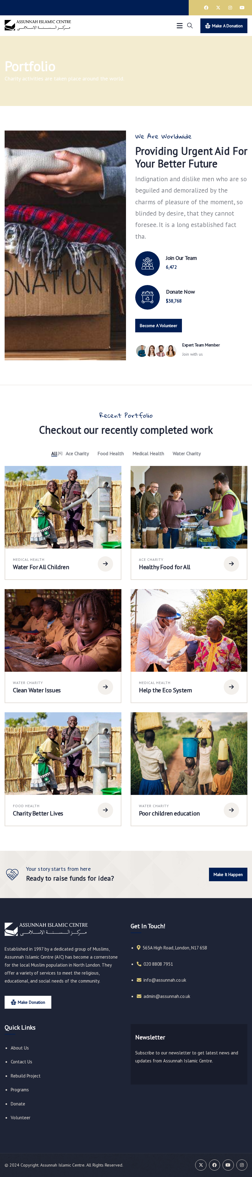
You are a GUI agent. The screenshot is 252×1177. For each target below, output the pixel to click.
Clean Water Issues (37, 690)
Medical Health (29, 559)
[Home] (38, 25)
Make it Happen (228, 874)
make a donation (227, 26)
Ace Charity (151, 559)
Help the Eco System (165, 690)
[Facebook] (206, 8)
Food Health (26, 806)
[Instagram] (230, 8)
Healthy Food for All (164, 567)
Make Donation (31, 1002)
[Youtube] (242, 8)
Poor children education (169, 813)
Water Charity (28, 682)
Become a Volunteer (158, 325)
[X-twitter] (218, 8)
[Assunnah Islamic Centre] (46, 929)
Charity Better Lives (38, 813)
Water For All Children (41, 567)
